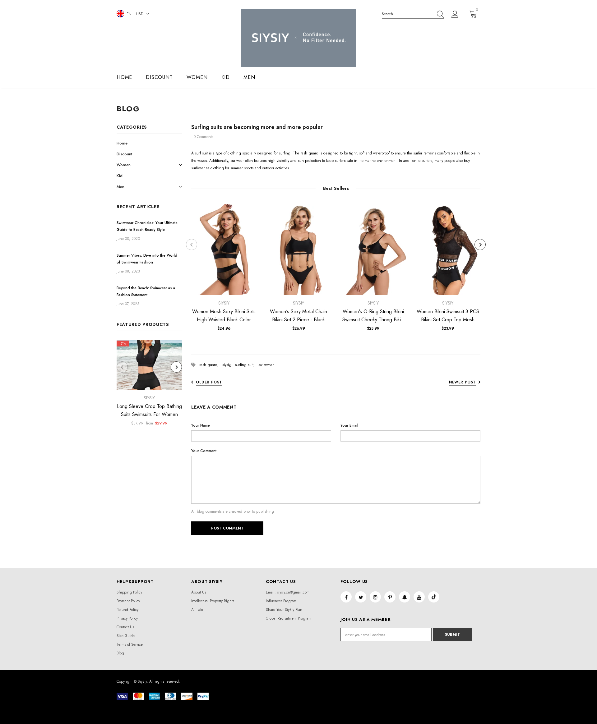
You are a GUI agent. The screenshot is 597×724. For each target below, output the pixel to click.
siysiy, (228, 365)
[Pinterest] (390, 597)
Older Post (209, 382)
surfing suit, (246, 365)
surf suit (201, 153)
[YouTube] (419, 597)
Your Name (200, 425)
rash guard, (210, 365)
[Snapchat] (404, 597)
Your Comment (203, 451)
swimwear (266, 365)
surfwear (237, 160)
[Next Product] (176, 367)
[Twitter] (360, 597)
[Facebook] (346, 597)
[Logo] (298, 38)
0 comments (203, 137)
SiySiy (149, 398)
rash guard (309, 153)
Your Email (349, 425)
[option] (149, 385)
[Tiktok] (433, 597)
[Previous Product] (122, 367)
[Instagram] (375, 597)
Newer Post (462, 382)
